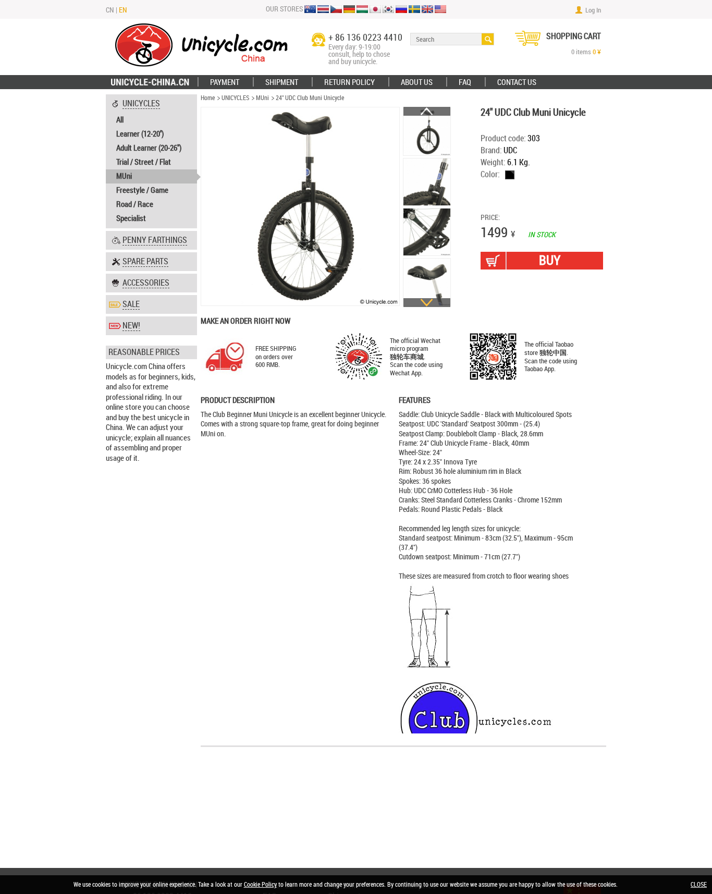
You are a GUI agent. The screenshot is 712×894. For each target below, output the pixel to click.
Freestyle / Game (142, 190)
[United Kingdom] (427, 10)
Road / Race (134, 204)
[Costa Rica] (323, 10)
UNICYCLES (235, 98)
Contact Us (516, 82)
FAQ (465, 82)
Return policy (349, 82)
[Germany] (349, 10)
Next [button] (426, 302)
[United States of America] (440, 10)
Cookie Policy (260, 884)
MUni (124, 176)
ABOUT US (417, 82)
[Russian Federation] (401, 10)
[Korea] (388, 10)
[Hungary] (362, 10)
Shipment (281, 82)
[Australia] (310, 10)
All (120, 120)
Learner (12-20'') (140, 134)
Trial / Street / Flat (143, 162)
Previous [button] (426, 111)
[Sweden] (414, 10)
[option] (427, 131)
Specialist (131, 218)
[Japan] (375, 10)
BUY (549, 260)
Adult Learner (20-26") (148, 148)
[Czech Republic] (336, 10)
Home (208, 98)
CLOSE (699, 884)
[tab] (151, 161)
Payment (224, 82)
